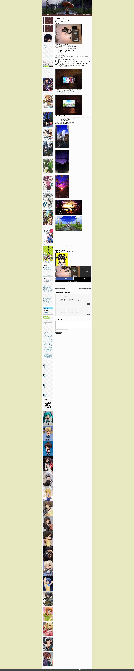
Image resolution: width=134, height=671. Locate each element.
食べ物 (45, 396)
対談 (44, 383)
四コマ (47, 350)
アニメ (45, 363)
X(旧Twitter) (45, 45)
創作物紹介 (76, 14)
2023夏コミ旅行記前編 (47, 275)
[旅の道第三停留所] (67, 7)
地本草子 (50, 350)
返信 (88, 304)
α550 (45, 330)
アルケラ (47, 332)
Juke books (48, 208)
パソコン (45, 373)
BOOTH (45, 47)
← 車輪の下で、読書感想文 (60, 288)
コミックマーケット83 (49, 338)
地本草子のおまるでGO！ (48, 301)
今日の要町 (46, 300)
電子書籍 (47, 356)
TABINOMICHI (49, 14)
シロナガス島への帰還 (48, 127)
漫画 (48, 354)
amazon (46, 328)
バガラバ (45, 343)
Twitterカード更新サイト (48, 297)
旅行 (45, 353)
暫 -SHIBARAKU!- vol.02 (48, 244)
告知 (44, 382)
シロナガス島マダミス (48, 156)
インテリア (46, 365)
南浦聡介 (48, 349)
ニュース (45, 368)
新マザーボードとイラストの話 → (85, 288)
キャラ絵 (46, 335)
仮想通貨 (45, 376)
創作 (44, 378)
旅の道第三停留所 (50, 669)
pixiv (58, 14)
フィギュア (49, 343)
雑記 (44, 393)
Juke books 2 (48, 191)
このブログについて (86, 14)
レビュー (49, 344)
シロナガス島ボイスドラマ (48, 139)
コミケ (45, 367)
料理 (44, 386)
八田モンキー (48, 345)
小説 (46, 351)
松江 (46, 354)
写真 (44, 377)
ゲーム (49, 335)
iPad (51, 328)
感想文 (48, 351)
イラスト (45, 364)
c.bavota (90, 669)
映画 (44, 388)
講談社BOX (48, 355)
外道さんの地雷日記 (47, 302)
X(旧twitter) (67, 14)
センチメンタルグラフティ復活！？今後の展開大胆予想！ (48, 290)
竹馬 (61, 308)
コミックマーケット (48, 337)
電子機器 (45, 395)
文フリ (45, 385)
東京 (45, 354)
